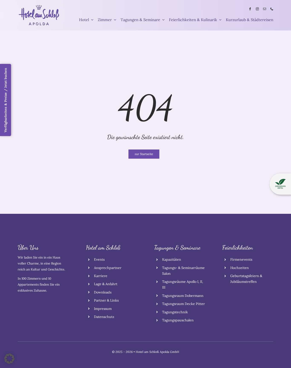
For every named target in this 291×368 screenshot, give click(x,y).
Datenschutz (104, 317)
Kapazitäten (171, 259)
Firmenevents (241, 259)
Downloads (102, 292)
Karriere (100, 276)
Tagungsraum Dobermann (182, 295)
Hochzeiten (239, 268)
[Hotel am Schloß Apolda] (39, 6)
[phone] (271, 8)
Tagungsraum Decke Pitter (183, 304)
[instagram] (257, 8)
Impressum (103, 308)
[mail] (264, 8)
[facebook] (250, 8)
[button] (9, 358)
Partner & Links (106, 300)
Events (99, 259)
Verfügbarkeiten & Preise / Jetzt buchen (5, 100)
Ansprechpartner (107, 268)
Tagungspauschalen (178, 320)
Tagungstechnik (175, 312)
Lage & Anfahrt (105, 284)
